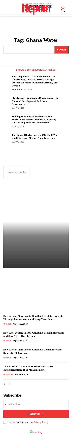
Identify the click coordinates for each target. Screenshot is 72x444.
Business (8, 374)
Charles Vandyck (15, 298)
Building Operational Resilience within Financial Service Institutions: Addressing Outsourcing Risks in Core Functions (34, 119)
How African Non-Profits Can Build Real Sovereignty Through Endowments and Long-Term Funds (33, 317)
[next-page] (67, 74)
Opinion (7, 324)
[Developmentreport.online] (37, 7)
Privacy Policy (41, 422)
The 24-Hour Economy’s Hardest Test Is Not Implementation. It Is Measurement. (28, 368)
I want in (34, 414)
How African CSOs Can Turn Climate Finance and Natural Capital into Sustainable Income (34, 283)
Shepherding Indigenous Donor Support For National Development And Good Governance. (35, 100)
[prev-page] (5, 74)
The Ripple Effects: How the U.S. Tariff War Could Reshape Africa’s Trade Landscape (35, 136)
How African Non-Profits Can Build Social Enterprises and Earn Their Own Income (33, 334)
